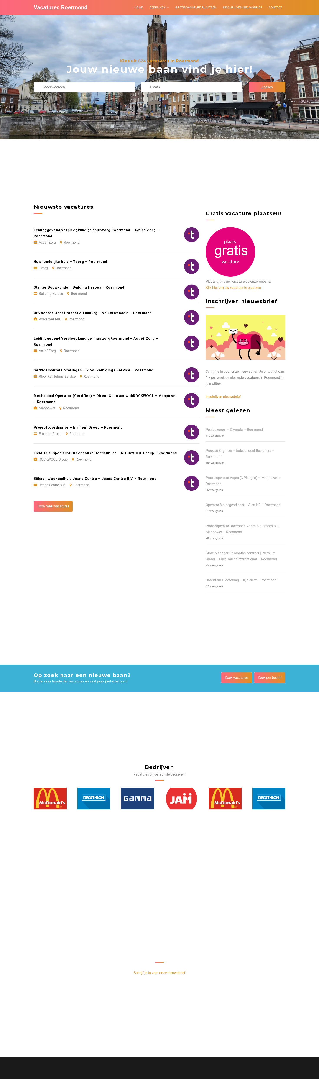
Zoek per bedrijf (270, 678)
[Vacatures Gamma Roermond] (93, 798)
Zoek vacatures (236, 678)
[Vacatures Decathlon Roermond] (50, 798)
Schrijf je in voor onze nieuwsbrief (159, 973)
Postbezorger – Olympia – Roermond (234, 430)
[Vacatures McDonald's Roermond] (181, 798)
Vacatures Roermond (60, 7)
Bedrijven (158, 7)
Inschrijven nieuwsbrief (242, 7)
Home (138, 7)
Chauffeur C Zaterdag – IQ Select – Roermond (241, 580)
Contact (275, 7)
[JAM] (137, 798)
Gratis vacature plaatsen (195, 7)
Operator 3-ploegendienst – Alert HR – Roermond (243, 505)
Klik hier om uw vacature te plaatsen (233, 287)
